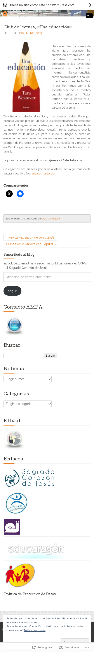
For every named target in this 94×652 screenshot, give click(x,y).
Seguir (12, 291)
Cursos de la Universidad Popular (29, 244)
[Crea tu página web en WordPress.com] (47, 5)
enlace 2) (50, 173)
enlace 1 (37, 173)
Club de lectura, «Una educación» (37, 27)
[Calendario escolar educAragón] (36, 548)
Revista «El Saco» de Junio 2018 (31, 237)
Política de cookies (34, 630)
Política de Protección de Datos (30, 594)
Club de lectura (51, 218)
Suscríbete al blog (19, 255)
